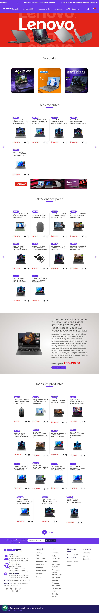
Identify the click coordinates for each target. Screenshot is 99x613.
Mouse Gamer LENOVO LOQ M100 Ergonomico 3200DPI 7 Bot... (21, 401)
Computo (39, 567)
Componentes (41, 561)
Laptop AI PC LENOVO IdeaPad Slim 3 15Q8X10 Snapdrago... (58, 434)
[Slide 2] (49, 176)
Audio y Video (39, 554)
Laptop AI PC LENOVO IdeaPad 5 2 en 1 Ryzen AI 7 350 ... (39, 121)
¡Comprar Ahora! (59, 367)
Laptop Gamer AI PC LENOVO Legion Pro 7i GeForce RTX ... (58, 247)
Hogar (38, 577)
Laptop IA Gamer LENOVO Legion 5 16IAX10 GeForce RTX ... (59, 121)
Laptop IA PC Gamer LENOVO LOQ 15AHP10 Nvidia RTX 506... (20, 121)
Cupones (55, 561)
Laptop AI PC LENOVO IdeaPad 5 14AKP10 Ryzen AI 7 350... (39, 280)
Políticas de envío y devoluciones (56, 572)
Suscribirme (50, 540)
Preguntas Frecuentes (56, 584)
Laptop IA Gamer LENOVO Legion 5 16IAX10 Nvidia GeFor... (20, 280)
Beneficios (86, 559)
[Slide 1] (46, 176)
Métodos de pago (56, 589)
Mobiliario (40, 564)
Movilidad (40, 574)
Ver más (51, 532)
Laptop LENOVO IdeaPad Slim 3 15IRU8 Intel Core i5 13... (77, 468)
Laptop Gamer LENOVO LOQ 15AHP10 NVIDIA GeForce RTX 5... (59, 215)
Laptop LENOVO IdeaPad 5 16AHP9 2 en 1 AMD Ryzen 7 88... (20, 153)
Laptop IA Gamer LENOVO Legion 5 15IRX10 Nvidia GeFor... (20, 247)
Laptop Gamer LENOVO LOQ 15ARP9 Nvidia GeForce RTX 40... (77, 434)
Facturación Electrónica (56, 557)
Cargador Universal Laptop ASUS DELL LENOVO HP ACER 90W (39, 247)
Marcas (85, 556)
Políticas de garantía (56, 579)
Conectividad (41, 571)
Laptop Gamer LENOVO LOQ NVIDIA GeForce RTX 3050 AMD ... (78, 215)
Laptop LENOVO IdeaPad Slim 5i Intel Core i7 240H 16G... (58, 468)
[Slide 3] (53, 176)
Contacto (55, 553)
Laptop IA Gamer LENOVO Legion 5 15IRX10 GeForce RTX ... (78, 121)
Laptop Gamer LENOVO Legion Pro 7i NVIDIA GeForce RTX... (77, 401)
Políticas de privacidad (56, 565)
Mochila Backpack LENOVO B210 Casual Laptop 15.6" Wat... (39, 215)
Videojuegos (40, 558)
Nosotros (86, 553)
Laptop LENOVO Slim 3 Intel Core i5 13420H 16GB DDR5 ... (20, 215)
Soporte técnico (55, 595)
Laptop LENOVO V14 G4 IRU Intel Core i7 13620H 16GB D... (20, 468)
